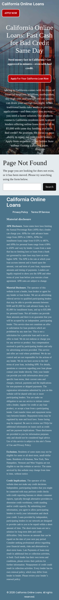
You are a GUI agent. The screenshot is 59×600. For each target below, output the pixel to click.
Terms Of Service (40, 212)
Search (49, 186)
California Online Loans (23, 4)
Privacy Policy (20, 212)
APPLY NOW (11, 13)
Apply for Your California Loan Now (30, 78)
